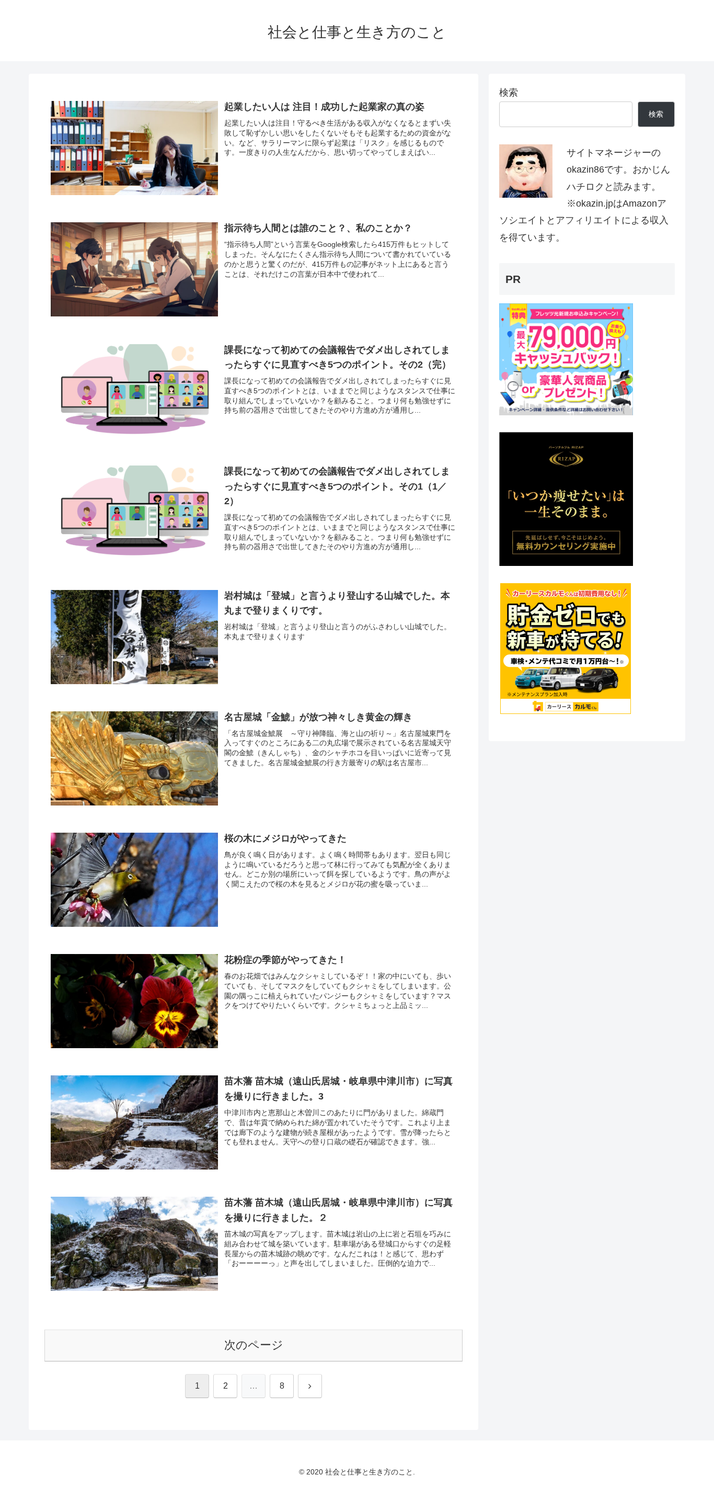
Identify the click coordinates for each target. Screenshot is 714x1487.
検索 (508, 92)
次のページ (253, 1345)
